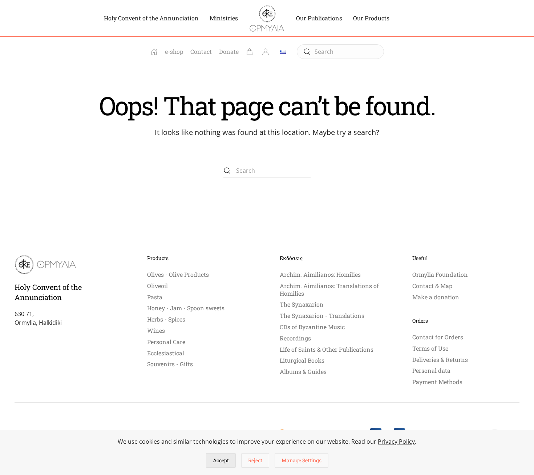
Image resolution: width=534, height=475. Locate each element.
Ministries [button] (224, 18)
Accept (221, 460)
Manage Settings (301, 460)
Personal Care (166, 342)
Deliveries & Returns (440, 359)
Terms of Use (430, 348)
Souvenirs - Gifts (170, 364)
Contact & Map (432, 286)
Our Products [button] (371, 18)
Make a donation (435, 297)
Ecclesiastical (165, 353)
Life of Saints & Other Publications (326, 349)
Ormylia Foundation (440, 274)
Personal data (431, 370)
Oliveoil (157, 286)
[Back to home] (267, 18)
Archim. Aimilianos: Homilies (320, 274)
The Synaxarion (302, 304)
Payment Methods (437, 382)
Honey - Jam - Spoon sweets (185, 308)
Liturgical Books (302, 360)
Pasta (154, 297)
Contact (201, 51)
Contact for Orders (437, 337)
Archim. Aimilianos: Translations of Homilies (329, 289)
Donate (229, 51)
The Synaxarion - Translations (322, 315)
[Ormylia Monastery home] (154, 51)
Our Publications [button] (319, 18)
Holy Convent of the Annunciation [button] (151, 18)
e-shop (174, 51)
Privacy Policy (396, 442)
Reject (255, 460)
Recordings (295, 338)
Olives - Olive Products (178, 274)
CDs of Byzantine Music (312, 327)
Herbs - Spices (166, 319)
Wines (156, 330)
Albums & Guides (303, 371)
